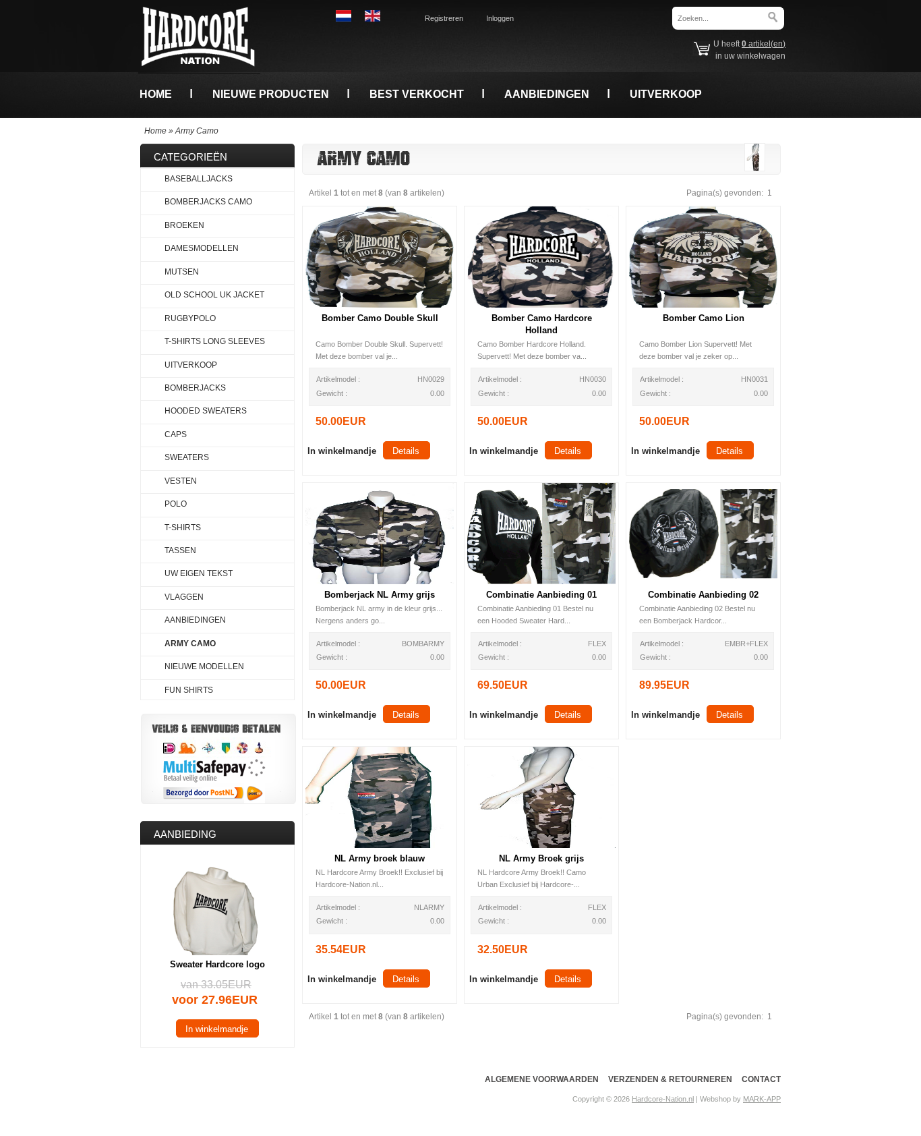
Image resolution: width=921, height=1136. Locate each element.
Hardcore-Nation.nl (663, 1099)
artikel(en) (763, 44)
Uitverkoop (666, 94)
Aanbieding (185, 834)
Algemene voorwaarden (542, 1079)
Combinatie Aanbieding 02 (703, 595)
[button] (341, 450)
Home (156, 94)
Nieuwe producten (270, 94)
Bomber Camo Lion (703, 318)
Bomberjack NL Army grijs (379, 595)
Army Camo (196, 131)
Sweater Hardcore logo (217, 964)
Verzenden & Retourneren (670, 1079)
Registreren (444, 18)
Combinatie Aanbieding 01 (541, 595)
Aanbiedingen (546, 94)
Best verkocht (416, 94)
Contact (761, 1079)
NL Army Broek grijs (541, 858)
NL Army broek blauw (379, 858)
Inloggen (500, 18)
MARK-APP (762, 1099)
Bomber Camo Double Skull (380, 318)
